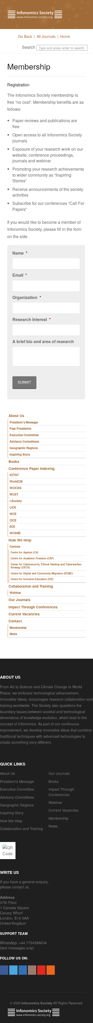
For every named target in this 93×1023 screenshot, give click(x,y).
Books (14, 461)
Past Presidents (20, 428)
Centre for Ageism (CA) (24, 552)
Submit (24, 382)
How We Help (20, 540)
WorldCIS (16, 481)
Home (65, 36)
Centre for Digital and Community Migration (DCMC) (42, 573)
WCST (14, 494)
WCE (13, 514)
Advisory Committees (24, 441)
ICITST (14, 475)
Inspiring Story (20, 454)
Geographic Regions (24, 448)
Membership (18, 627)
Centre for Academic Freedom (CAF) (32, 558)
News (13, 634)
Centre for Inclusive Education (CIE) (32, 579)
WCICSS (15, 488)
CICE (13, 520)
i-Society (16, 501)
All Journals (46, 36)
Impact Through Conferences (33, 606)
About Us (16, 415)
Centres (15, 546)
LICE (13, 507)
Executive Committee (24, 435)
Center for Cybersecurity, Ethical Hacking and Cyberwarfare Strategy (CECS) (46, 565)
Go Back (25, 36)
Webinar (15, 592)
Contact (15, 620)
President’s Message (24, 422)
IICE (12, 526)
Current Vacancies (24, 613)
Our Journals (19, 599)
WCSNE (15, 533)
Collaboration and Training (31, 586)
